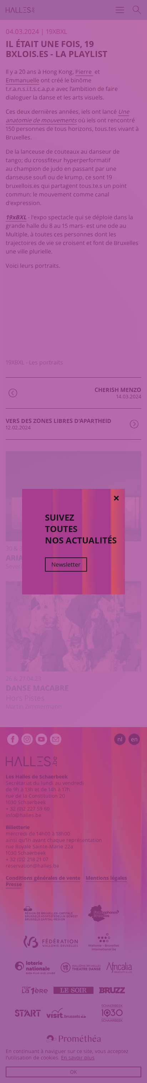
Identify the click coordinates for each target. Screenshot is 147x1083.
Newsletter (66, 564)
